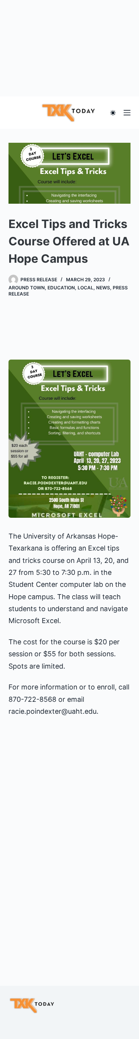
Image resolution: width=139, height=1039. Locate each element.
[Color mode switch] (113, 113)
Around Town (26, 288)
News (103, 288)
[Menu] (127, 112)
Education (61, 288)
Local (85, 288)
